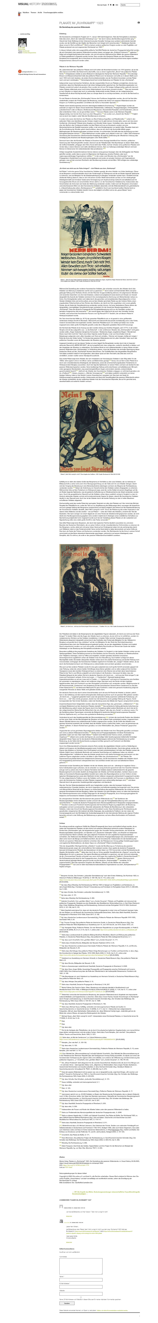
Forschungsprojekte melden (53, 12)
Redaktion (100, 6)
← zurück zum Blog (24, 34)
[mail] (113, 5)
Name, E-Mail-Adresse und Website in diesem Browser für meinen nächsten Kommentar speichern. (90, 1299)
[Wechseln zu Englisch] (79, 15)
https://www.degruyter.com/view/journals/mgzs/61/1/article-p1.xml (82, 991)
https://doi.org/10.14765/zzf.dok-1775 (76, 1165)
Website (61, 1290)
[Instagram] (110, 5)
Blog (19, 12)
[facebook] (108, 5)
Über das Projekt (102, 5)
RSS (117, 5)
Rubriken (26, 12)
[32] (74, 687)
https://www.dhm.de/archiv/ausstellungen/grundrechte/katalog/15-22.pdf (84, 955)
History (29, 4)
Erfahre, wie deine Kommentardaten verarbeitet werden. (112, 1310)
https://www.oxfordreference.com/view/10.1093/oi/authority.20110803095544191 (87, 1039)
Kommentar (63, 1257)
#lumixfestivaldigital (80, 1194)
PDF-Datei (68, 1167)
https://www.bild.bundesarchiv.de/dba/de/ (87, 1231)
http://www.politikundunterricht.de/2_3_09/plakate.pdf (118, 930)
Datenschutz (100, 10)
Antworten (69, 1216)
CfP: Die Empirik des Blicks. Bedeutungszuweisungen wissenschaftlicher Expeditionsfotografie (106, 1192)
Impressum (100, 8)
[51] (60, 1125)
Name (61, 1276)
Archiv (40, 12)
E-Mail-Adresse (64, 1283)
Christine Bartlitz (67, 1222)
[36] (107, 717)
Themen (33, 12)
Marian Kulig (21, 49)
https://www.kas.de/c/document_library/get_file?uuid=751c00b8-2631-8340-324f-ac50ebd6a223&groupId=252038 (98, 880)
